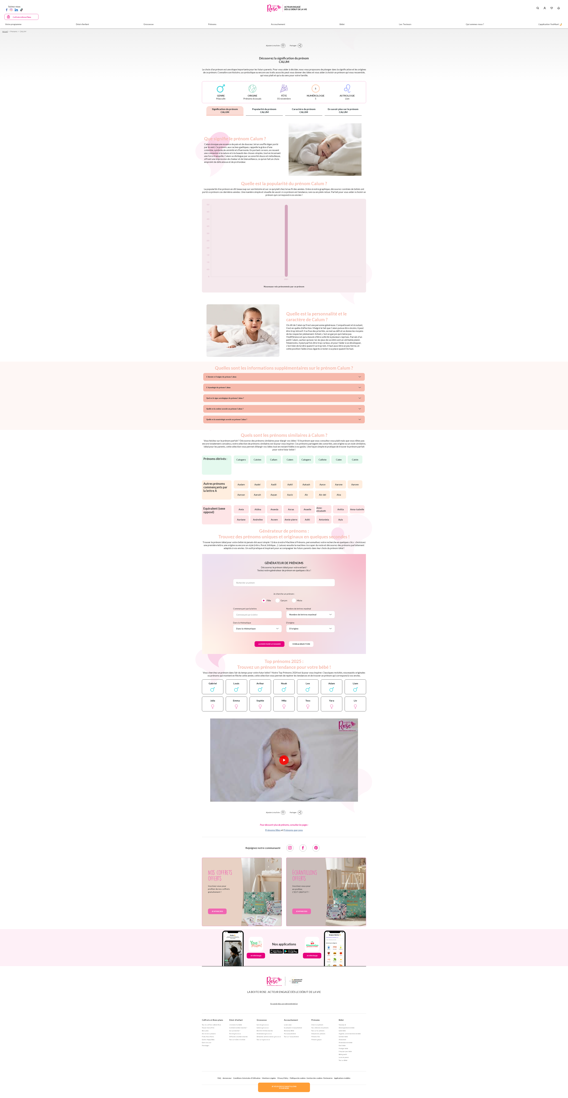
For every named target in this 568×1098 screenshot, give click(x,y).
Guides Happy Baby (208, 1039)
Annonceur (227, 1078)
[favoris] (283, 45)
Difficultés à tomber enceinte (238, 1036)
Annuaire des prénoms (318, 1034)
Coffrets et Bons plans (212, 1020)
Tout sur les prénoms (318, 1031)
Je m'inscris (217, 911)
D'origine (290, 622)
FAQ (219, 1078)
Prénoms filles (273, 830)
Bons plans (205, 1031)
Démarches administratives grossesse (269, 1036)
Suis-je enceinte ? (234, 1031)
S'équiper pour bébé (345, 1051)
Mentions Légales (269, 1078)
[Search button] (538, 8)
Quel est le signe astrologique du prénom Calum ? (225, 398)
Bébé (341, 1020)
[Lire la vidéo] (284, 760)
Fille (269, 600)
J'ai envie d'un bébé (235, 1025)
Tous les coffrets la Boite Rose (211, 1025)
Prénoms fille (315, 1036)
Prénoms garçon (316, 1039)
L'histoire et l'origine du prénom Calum (221, 377)
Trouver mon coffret (208, 1028)
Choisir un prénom (317, 1025)
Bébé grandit (343, 1054)
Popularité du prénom (264, 110)
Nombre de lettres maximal (298, 608)
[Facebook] (6, 9)
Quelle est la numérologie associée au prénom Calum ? (226, 419)
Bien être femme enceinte (265, 1031)
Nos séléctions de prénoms (320, 1028)
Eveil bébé (342, 1045)
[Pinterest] (316, 848)
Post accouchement (290, 1034)
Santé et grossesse (263, 1028)
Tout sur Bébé (343, 1060)
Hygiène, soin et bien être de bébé (350, 1034)
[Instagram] (11, 9)
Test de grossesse (235, 1034)
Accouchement (291, 1020)
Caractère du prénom (304, 110)
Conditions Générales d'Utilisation (246, 1078)
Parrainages (205, 1045)
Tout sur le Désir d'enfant (237, 1039)
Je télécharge (255, 955)
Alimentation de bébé (345, 1042)
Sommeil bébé (343, 1036)
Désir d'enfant (236, 1020)
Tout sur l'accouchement (291, 1036)
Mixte (299, 600)
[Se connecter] (545, 8)
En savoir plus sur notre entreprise (284, 1004)
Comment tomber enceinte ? (238, 1028)
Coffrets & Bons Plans (22, 17)
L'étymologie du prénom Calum (218, 387)
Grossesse (262, 1020)
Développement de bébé (346, 1028)
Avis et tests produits (209, 1034)
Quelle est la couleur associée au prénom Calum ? (224, 409)
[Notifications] (558, 8)
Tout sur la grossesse (263, 1039)
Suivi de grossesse (263, 1025)
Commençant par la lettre (245, 608)
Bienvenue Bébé (289, 1031)
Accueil (5, 31)
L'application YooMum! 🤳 (550, 24)
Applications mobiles (342, 1078)
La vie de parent (344, 1057)
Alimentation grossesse (264, 1034)
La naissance (288, 1025)
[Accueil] (287, 8)
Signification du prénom (225, 110)
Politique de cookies (298, 1078)
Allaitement (342, 1039)
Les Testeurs (405, 24)
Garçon (283, 600)
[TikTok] (21, 9)
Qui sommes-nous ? (475, 24)
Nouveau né (342, 1025)
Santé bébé (342, 1031)
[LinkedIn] (16, 9)
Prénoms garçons (293, 830)
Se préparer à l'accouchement (293, 1028)
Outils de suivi (206, 1042)
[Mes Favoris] (552, 8)
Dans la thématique (242, 622)
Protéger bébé (343, 1048)
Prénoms (315, 1020)
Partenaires (328, 1078)
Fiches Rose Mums (208, 1036)
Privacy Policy (282, 1078)
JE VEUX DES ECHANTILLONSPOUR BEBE (284, 1087)
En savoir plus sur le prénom (343, 110)
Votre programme (13, 24)
